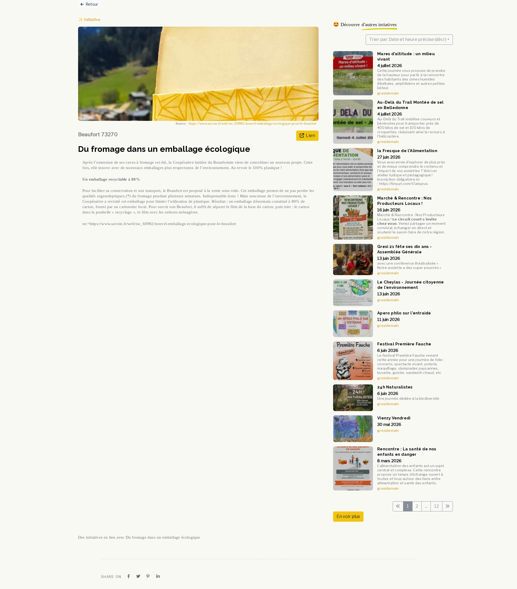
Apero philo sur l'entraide (404, 313)
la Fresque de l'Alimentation (408, 150)
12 (436, 506)
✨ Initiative (89, 19)
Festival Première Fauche (404, 344)
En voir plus (348, 516)
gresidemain (388, 93)
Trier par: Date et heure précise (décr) (407, 39)
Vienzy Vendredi (394, 418)
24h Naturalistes (395, 387)
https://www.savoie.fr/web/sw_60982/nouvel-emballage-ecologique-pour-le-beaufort (253, 123)
